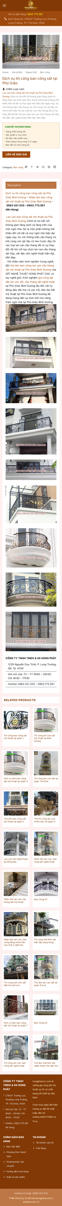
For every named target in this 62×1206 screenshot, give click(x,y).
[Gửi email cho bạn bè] (43, 167)
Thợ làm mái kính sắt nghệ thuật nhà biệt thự (46, 1064)
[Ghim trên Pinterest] (49, 167)
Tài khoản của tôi (44, 1142)
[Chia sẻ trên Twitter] (37, 167)
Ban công (45, 72)
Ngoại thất (31, 72)
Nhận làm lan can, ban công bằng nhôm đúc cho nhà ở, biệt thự (15, 942)
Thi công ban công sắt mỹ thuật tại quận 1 (15, 737)
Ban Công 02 (40, 1023)
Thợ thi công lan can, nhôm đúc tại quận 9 (45, 820)
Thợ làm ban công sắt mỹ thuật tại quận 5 (15, 820)
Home (5, 72)
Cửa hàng (41, 1148)
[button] (4, 5)
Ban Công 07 (40, 899)
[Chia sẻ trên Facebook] (31, 167)
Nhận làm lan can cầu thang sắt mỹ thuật (15, 900)
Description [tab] (14, 185)
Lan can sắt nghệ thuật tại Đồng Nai (16, 860)
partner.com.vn (31, 1201)
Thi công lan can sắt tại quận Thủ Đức (46, 780)
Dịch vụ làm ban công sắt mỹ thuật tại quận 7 (16, 1024)
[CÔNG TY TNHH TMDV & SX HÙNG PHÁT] (31, 5)
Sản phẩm (17, 72)
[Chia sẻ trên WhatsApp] (26, 167)
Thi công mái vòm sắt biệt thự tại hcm (15, 984)
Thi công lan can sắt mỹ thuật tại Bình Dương (44, 738)
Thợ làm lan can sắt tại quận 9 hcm (45, 984)
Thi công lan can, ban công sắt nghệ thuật (15, 1064)
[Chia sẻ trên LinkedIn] (54, 167)
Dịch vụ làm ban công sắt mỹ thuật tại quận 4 (16, 780)
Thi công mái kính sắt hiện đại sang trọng (45, 941)
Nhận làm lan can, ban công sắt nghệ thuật (45, 860)
